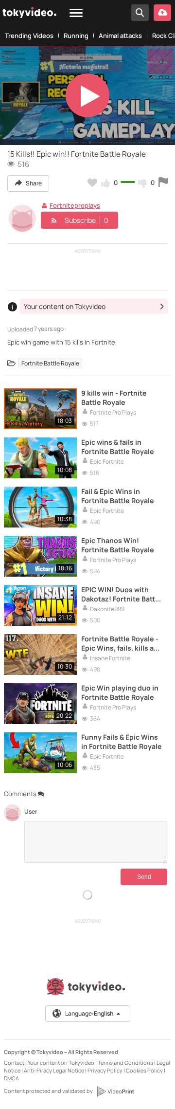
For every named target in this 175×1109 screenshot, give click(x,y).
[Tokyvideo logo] (87, 989)
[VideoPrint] (115, 1091)
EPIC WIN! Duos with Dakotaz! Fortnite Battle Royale (121, 594)
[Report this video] (163, 182)
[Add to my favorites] (92, 182)
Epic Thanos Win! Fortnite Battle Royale (117, 545)
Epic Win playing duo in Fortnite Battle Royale (119, 692)
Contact (14, 1062)
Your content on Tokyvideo (61, 1062)
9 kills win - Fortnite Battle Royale (114, 397)
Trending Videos (29, 35)
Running (76, 35)
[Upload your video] (162, 12)
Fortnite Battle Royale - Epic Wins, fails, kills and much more (121, 643)
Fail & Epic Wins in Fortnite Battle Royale (117, 496)
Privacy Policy (105, 1070)
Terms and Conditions (125, 1062)
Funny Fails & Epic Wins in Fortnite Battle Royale (121, 741)
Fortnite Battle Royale (50, 363)
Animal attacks (120, 35)
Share (33, 183)
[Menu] (76, 13)
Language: (89, 1013)
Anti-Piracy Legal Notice (54, 1070)
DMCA (11, 1078)
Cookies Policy (144, 1070)
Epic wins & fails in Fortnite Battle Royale (117, 446)
